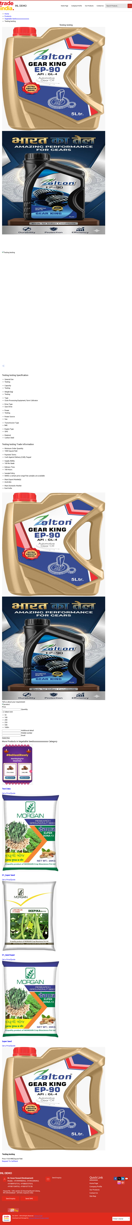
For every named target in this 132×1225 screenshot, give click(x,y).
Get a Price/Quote (8, 793)
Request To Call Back (10, 1161)
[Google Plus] (123, 1184)
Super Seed (7, 1041)
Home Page (64, 6)
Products (8, 16)
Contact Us (100, 6)
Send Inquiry (56, 1178)
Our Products (89, 6)
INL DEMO (21, 5)
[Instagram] (119, 1184)
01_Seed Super (8, 955)
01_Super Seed (8, 875)
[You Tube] (126, 1180)
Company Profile (76, 6)
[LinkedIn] (123, 1180)
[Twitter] (119, 1180)
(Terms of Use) (38, 1215)
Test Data (6, 789)
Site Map (93, 1196)
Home (7, 14)
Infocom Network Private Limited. (39, 1218)
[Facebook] (115, 1180)
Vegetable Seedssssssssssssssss (17, 19)
